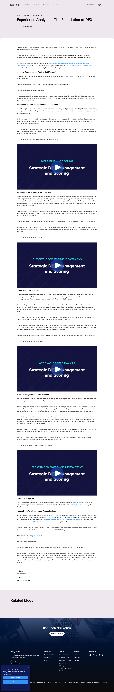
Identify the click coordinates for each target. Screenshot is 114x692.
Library (45, 227)
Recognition (77, 657)
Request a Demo (35, 536)
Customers (47, 651)
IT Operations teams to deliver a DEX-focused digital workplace (62, 520)
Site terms (49, 682)
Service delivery (62, 663)
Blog (18, 15)
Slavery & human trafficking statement (89, 682)
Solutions (36, 5)
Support (46, 660)
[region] (15, 678)
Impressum (104, 682)
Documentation (47, 657)
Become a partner (63, 655)
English (102, 5)
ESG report (76, 660)
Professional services (49, 655)
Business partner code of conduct (65, 669)
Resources (46, 5)
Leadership (76, 655)
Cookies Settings (31, 682)
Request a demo (91, 5)
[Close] (28, 667)
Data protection (41, 682)
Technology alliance (64, 657)
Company (55, 5)
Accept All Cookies (15, 678)
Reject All (15, 682)
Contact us (92, 651)
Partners (61, 651)
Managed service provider (65, 660)
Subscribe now (16, 662)
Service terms (58, 682)
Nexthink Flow (78, 503)
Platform (27, 5)
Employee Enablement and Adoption (28, 522)
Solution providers (63, 666)
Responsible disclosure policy (71, 682)
